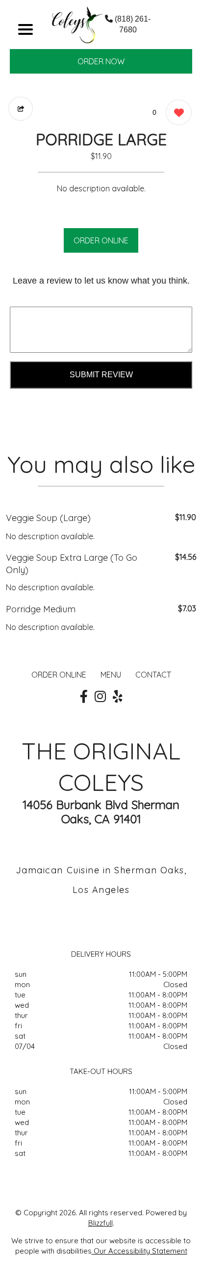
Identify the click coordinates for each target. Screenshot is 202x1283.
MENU (111, 675)
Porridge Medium (41, 609)
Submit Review (101, 374)
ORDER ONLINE (101, 240)
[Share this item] (20, 109)
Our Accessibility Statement (139, 1251)
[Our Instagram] (100, 697)
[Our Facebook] (84, 697)
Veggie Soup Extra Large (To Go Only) (71, 564)
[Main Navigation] (25, 29)
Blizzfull (100, 1223)
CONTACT (153, 675)
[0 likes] (176, 112)
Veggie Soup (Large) (48, 518)
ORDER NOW (101, 61)
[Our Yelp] (118, 697)
